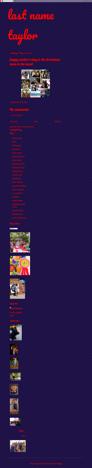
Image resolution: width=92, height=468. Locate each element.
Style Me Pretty (17, 171)
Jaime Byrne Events (18, 157)
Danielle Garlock (17, 214)
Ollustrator (45, 464)
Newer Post (14, 122)
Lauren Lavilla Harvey (19, 218)
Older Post (57, 122)
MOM (13, 142)
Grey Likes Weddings (19, 186)
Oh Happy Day (16, 146)
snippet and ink (17, 201)
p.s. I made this (17, 193)
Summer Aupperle (18, 190)
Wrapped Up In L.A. (18, 164)
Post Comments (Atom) (26, 127)
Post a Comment (17, 115)
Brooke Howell (16, 160)
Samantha (15, 197)
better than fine (17, 182)
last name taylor (31, 24)
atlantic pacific (17, 175)
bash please (16, 149)
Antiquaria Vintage (18, 168)
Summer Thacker (18, 211)
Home (36, 122)
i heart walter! (17, 153)
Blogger (59, 464)
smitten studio (17, 138)
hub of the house (16, 309)
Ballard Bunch (16, 179)
